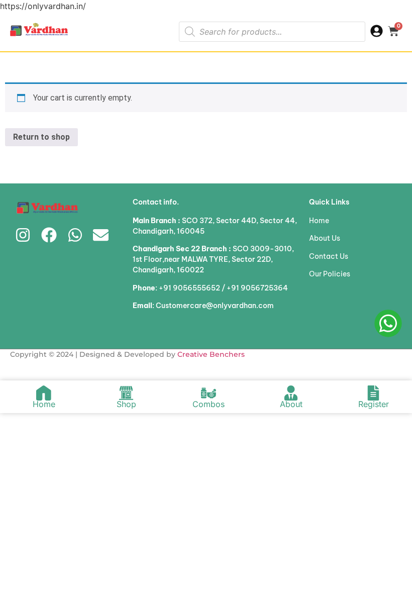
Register (373, 404)
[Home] (43, 393)
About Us (324, 238)
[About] (290, 393)
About (291, 404)
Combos (208, 404)
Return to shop (41, 137)
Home (319, 220)
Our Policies (329, 273)
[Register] (373, 393)
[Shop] (126, 393)
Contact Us (328, 256)
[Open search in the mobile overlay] (272, 32)
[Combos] (208, 393)
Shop (126, 404)
